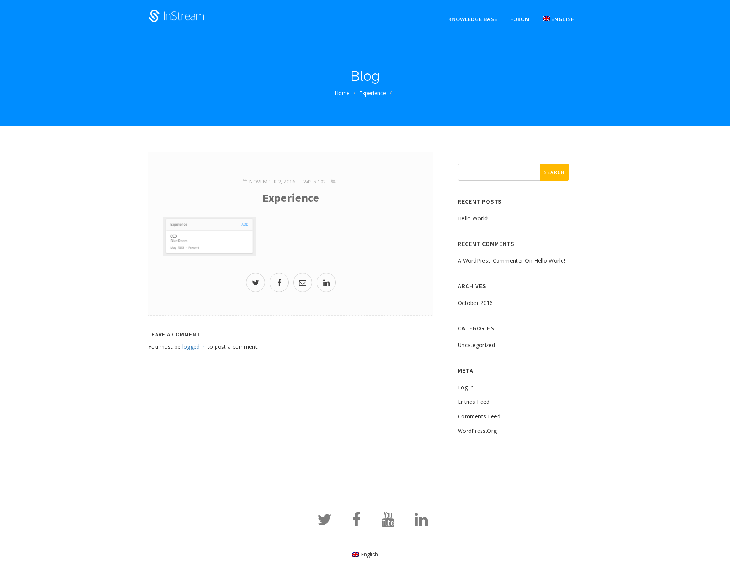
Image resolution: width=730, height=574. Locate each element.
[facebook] (279, 283)
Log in (466, 387)
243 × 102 (314, 181)
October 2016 (475, 302)
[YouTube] (388, 522)
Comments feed (479, 416)
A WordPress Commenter (490, 260)
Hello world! (473, 218)
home (342, 93)
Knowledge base (472, 19)
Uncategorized (476, 345)
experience (372, 93)
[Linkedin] (421, 522)
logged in (194, 346)
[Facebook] (356, 522)
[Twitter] (324, 522)
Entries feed (474, 401)
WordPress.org (477, 430)
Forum (520, 19)
